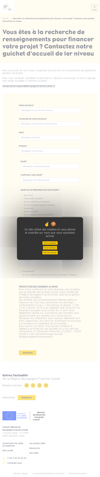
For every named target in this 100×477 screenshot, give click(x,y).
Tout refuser (50, 248)
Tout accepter (50, 243)
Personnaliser (50, 252)
